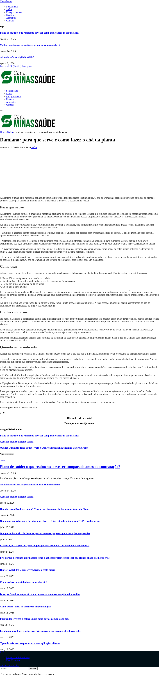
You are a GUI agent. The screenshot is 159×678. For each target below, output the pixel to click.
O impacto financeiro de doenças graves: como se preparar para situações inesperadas (45, 533)
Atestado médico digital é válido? (17, 57)
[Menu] (1, 110)
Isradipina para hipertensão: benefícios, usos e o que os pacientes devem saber (41, 631)
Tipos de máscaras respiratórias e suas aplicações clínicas (30, 643)
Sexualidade (12, 6)
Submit (33, 668)
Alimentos (11, 17)
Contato (10, 20)
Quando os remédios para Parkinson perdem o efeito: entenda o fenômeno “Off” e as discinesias (50, 521)
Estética (10, 15)
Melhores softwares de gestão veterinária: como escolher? (30, 45)
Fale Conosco (13, 660)
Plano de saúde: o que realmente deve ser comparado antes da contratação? (39, 32)
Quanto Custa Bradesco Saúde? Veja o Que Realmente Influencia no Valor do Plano (44, 447)
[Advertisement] (79, 172)
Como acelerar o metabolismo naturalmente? (23, 582)
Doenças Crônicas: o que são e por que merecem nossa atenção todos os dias (40, 594)
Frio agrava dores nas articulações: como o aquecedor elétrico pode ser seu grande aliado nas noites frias (54, 557)
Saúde (9, 9)
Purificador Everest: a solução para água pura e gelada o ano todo (35, 619)
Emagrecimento (14, 12)
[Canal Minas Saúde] (28, 85)
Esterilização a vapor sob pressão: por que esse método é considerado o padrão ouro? (44, 545)
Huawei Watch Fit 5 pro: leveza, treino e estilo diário (27, 570)
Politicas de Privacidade (18, 657)
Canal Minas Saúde (9, 665)
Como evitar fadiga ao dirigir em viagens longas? (25, 606)
